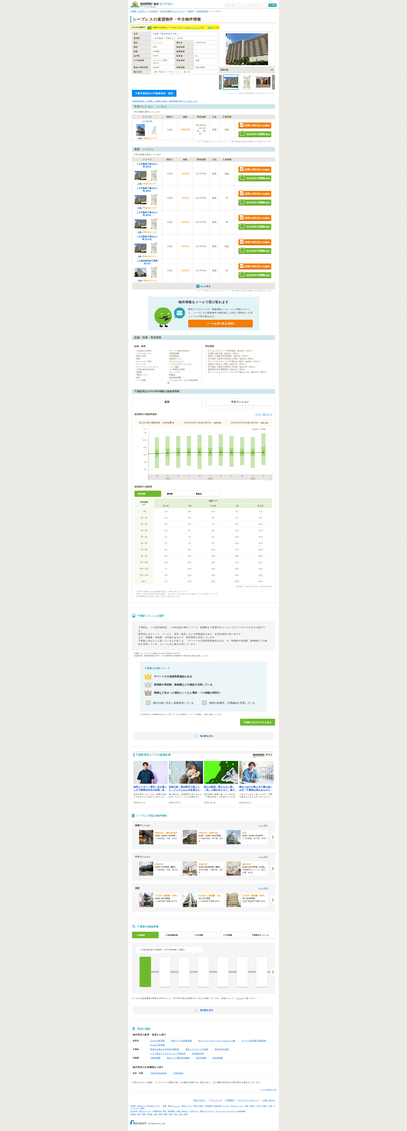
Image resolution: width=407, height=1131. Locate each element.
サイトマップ (216, 1100)
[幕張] (222, 972)
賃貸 (210, 27)
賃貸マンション (174, 1106)
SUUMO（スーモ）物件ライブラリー (152, 4)
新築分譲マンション (222, 1106)
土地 (270, 1106)
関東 (143, 1114)
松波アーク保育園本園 (181, 1041)
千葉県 (190, 11)
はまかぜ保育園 (157, 1041)
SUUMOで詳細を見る (254, 133)
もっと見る (263, 825)
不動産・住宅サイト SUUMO (144, 11)
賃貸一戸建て (198, 1106)
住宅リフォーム (145, 1111)
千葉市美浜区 (202, 11)
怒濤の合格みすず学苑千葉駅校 (164, 1049)
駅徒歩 (199, 494)
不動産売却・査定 (159, 1111)
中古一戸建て (262, 1106)
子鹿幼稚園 (155, 1058)
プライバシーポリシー (248, 1100)
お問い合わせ (269, 1100)
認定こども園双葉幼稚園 (178, 1058)
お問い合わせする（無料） (254, 125)
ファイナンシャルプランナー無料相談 (230, 1111)
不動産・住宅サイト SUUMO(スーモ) (145, 1106)
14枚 (140, 138)
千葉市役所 (178, 1073)
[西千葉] (164, 972)
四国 (170, 1114)
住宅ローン (194, 1111)
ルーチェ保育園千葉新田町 (254, 1041)
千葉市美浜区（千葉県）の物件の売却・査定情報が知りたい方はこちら (165, 101)
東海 (160, 1114)
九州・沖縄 (183, 1114)
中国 (175, 1114)
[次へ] (272, 837)
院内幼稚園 (218, 1058)
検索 (274, 5)
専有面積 (141, 494)
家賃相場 (208, 1106)
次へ (272, 972)
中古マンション (191, 27)
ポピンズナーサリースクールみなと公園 (216, 1041)
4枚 (139, 256)
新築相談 (171, 1111)
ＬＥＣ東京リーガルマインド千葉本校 (167, 1053)
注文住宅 (133, 1111)
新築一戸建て (250, 1106)
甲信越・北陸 (152, 1114)
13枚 (140, 280)
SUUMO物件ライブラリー (172, 11)
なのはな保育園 (157, 1045)
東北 (139, 1114)
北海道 (133, 1114)
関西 (165, 1114)
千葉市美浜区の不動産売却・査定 (154, 93)
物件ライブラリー (207, 1111)
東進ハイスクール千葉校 (197, 1049)
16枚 (140, 208)
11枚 (140, 184)
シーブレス (147, 121)
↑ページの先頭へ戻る (268, 1090)
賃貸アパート (187, 1106)
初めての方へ (200, 1100)
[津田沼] (261, 972)
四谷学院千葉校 (222, 1049)
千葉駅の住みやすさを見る (257, 722)
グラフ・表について (263, 414)
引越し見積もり (182, 1111)
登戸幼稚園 (201, 1058)
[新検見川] (203, 972)
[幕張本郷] (242, 972)
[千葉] (145, 972)
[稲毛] (184, 972)
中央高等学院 (198, 1053)
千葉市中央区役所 (158, 1073)
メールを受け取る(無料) (220, 323)
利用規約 (230, 1100)
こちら (239, 998)
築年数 (170, 494)
